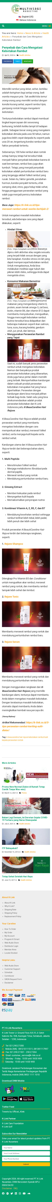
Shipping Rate (10, 910)
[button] (44, 26)
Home (20, 33)
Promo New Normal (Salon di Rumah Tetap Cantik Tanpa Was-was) (23, 788)
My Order (8, 932)
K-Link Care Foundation (13, 1123)
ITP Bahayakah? (10, 848)
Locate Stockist (11, 953)
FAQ (15, 1188)
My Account (10, 936)
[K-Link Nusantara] (26, 7)
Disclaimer (9, 983)
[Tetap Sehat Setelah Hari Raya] (26, 865)
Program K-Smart (12, 939)
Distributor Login (11, 946)
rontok (20, 740)
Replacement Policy (13, 916)
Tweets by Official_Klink (13, 1111)
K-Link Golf (7, 1126)
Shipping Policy (11, 913)
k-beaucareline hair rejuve (17, 737)
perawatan (12, 740)
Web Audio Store (12, 943)
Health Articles (24, 55)
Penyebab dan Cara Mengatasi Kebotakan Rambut (22, 49)
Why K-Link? (10, 906)
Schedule (8, 972)
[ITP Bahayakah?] (26, 836)
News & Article (32, 33)
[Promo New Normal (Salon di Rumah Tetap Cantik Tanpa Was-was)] (26, 775)
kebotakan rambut (36, 737)
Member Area (10, 950)
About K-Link (10, 903)
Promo (24, 793)
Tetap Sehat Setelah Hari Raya (17, 876)
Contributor (9, 976)
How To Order (10, 929)
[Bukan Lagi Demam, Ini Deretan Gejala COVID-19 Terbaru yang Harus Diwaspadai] (26, 806)
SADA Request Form (13, 979)
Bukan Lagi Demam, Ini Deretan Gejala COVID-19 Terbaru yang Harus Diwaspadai (25, 818)
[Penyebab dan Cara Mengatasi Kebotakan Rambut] (26, 75)
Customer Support (12, 969)
